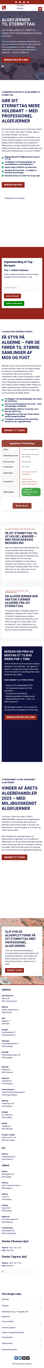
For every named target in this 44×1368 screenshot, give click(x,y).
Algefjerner (6, 1317)
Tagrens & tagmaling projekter (13, 1332)
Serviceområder (8, 1321)
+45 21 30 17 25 (15, 1248)
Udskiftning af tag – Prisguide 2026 (15, 1312)
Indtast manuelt (12, 296)
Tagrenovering (7, 1343)
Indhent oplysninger (14, 303)
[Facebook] (16, 2)
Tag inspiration (7, 1337)
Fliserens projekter (9, 1328)
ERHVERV (5, 1299)
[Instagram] (20, 2)
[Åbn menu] (40, 9)
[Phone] (28, 2)
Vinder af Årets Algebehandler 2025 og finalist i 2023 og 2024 (29, 481)
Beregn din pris (22, 506)
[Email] (24, 2)
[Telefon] (28, 1358)
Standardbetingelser (9, 1350)
